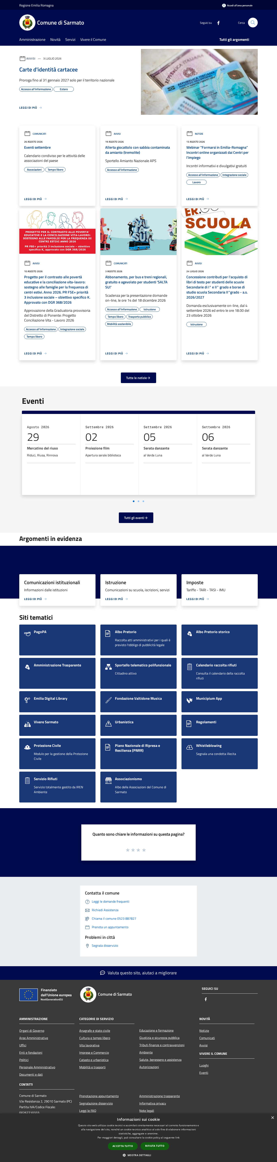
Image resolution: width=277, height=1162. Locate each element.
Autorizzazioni (149, 1067)
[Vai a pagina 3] (143, 501)
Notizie (199, 134)
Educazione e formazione (156, 1030)
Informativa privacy (152, 1103)
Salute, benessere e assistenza (160, 1059)
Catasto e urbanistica (93, 1059)
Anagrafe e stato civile (94, 1030)
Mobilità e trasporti (92, 1067)
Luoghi (204, 1065)
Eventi (203, 1072)
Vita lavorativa (89, 1045)
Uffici (22, 1045)
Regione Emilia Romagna (36, 5)
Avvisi (30, 58)
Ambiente (146, 1052)
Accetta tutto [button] (123, 1146)
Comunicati (39, 134)
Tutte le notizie (136, 377)
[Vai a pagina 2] (138, 501)
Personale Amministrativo (37, 1067)
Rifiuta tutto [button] (154, 1146)
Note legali (146, 1110)
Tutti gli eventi (134, 517)
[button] (138, 1155)
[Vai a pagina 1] (133, 501)
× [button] (272, 1117)
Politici (24, 1059)
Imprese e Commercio (94, 1052)
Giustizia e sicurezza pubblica (159, 1037)
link (177, 1137)
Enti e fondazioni (30, 1052)
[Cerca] (253, 22)
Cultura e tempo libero (94, 1037)
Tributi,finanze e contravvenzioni (162, 1045)
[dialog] (138, 1137)
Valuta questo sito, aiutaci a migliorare (142, 972)
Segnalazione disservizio (96, 1103)
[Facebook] (217, 22)
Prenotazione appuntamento (99, 1096)
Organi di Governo (31, 1030)
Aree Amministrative (33, 1037)
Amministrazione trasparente (159, 1096)
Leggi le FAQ (87, 1110)
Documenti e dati (31, 1074)
